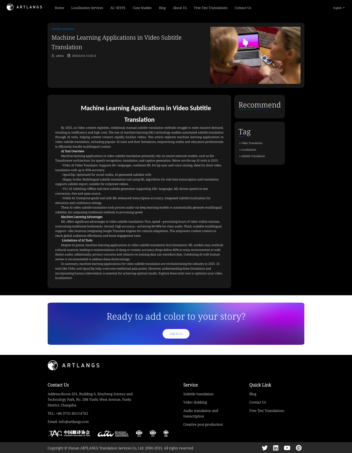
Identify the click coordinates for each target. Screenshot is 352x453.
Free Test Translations (211, 8)
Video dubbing (195, 402)
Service (190, 385)
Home (59, 8)
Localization (248, 149)
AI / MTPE (118, 8)
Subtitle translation (198, 394)
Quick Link (260, 385)
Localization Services (87, 8)
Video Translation (252, 143)
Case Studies (142, 8)
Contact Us (243, 8)
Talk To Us (176, 333)
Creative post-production (203, 424)
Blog (162, 8)
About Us (180, 8)
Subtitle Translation (253, 156)
